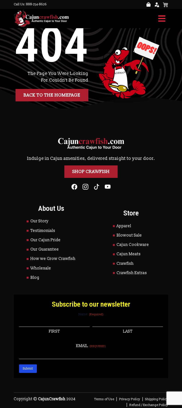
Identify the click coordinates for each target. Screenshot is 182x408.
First (54, 331)
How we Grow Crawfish (52, 258)
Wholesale (40, 268)
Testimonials (42, 230)
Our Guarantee (44, 249)
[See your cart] (165, 4)
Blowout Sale (129, 235)
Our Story (39, 221)
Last (128, 331)
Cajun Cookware (133, 244)
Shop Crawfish (91, 171)
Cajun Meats (129, 254)
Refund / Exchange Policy (148, 405)
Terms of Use (104, 399)
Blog (35, 277)
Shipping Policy (156, 399)
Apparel (124, 226)
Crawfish (125, 263)
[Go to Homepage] (41, 18)
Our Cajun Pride (45, 240)
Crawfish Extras (132, 272)
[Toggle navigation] (161, 18)
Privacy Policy (129, 399)
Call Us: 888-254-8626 (30, 4)
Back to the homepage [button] (52, 95)
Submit (28, 368)
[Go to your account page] (148, 4)
